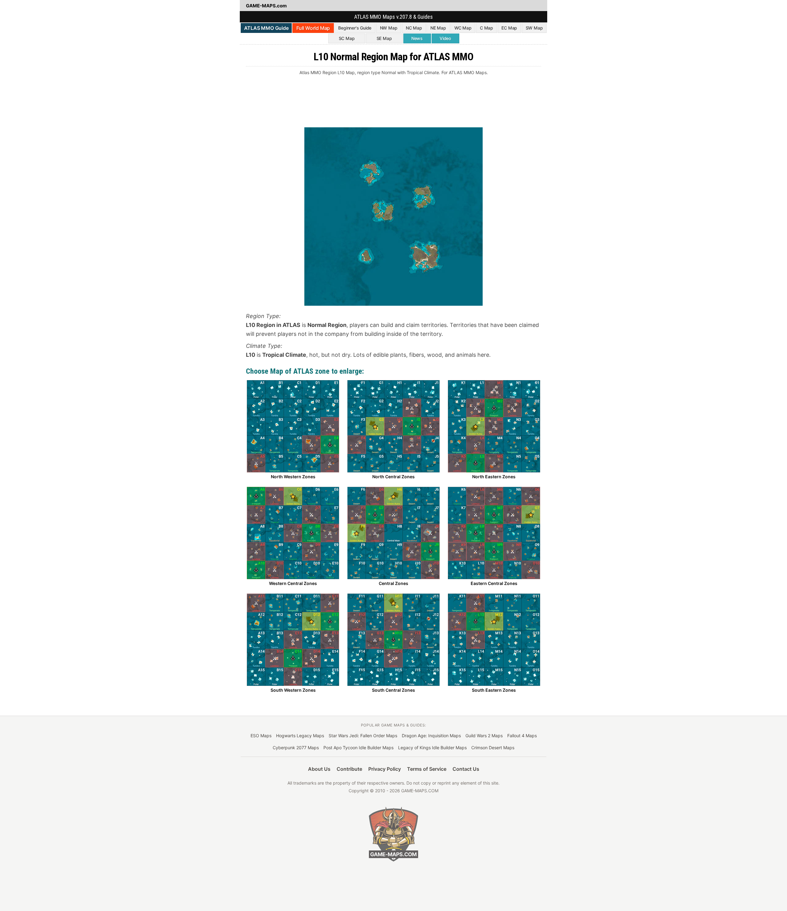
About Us (319, 769)
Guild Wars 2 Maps (484, 735)
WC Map (463, 27)
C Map (486, 27)
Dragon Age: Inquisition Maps (431, 735)
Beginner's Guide (354, 27)
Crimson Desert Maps (492, 747)
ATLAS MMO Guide (266, 28)
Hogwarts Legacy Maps (300, 735)
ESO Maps (261, 735)
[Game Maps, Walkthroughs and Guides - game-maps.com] (393, 834)
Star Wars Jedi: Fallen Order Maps (363, 735)
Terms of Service (426, 769)
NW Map (388, 27)
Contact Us (466, 769)
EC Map (509, 27)
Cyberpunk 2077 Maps (296, 747)
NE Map (438, 27)
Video (445, 38)
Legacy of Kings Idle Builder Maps (432, 747)
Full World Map (313, 28)
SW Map (534, 27)
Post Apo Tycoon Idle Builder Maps (358, 747)
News (417, 38)
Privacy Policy (384, 769)
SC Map (347, 38)
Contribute (349, 769)
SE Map (384, 38)
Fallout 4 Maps (522, 735)
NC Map (414, 27)
